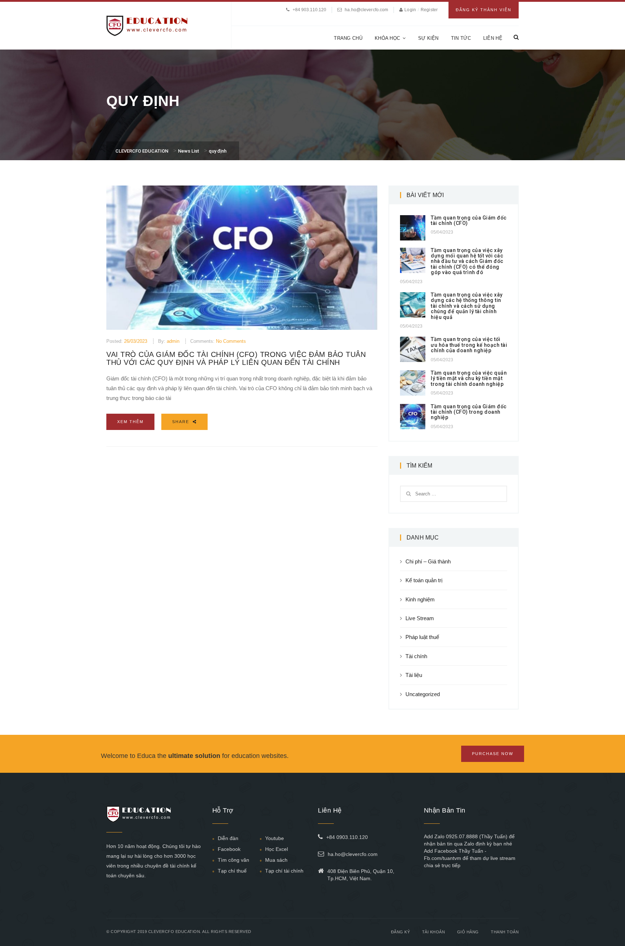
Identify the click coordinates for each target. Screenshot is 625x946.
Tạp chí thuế (232, 871)
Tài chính (416, 656)
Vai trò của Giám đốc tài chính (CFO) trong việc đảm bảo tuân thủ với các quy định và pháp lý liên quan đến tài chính (236, 358)
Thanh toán (505, 932)
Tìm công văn (233, 860)
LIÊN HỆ (492, 38)
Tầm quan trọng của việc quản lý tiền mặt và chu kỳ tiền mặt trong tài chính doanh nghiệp (469, 378)
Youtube (274, 838)
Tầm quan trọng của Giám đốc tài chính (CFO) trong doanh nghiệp (469, 412)
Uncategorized (422, 694)
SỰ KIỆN (428, 38)
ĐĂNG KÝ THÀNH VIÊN (483, 10)
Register (429, 9)
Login (410, 9)
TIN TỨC (461, 38)
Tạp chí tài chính (284, 871)
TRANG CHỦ (348, 38)
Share (181, 421)
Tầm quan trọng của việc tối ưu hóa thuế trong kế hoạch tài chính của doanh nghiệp (469, 344)
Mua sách (276, 860)
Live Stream (419, 618)
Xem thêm (130, 421)
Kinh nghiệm (420, 599)
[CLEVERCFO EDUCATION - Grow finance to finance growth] (147, 25)
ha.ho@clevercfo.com (366, 9)
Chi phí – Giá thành (428, 561)
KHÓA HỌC (387, 38)
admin (173, 341)
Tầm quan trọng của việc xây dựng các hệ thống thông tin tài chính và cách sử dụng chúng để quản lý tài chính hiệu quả (467, 306)
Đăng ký (400, 932)
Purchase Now (492, 753)
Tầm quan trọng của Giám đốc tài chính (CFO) (469, 220)
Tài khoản (433, 932)
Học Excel (276, 849)
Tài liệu (413, 675)
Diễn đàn (228, 838)
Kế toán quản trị (423, 580)
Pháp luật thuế (422, 637)
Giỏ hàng (468, 932)
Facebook (229, 849)
